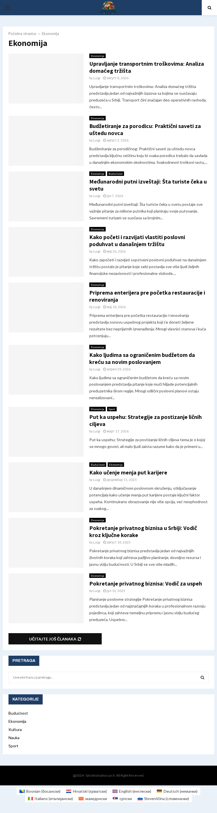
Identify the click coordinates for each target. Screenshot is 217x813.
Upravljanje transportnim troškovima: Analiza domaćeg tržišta (146, 67)
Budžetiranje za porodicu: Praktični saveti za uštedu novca (145, 129)
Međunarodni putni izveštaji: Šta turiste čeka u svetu (148, 185)
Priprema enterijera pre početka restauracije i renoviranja (147, 296)
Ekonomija (97, 56)
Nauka (13, 737)
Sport (111, 409)
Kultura (15, 729)
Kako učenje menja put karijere (128, 472)
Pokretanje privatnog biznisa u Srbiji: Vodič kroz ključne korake (143, 531)
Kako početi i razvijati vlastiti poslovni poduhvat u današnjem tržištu (137, 240)
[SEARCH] (202, 677)
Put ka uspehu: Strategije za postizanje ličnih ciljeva (145, 420)
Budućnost (115, 173)
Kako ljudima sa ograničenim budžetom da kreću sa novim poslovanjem (142, 358)
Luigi (96, 78)
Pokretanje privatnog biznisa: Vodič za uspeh (145, 583)
